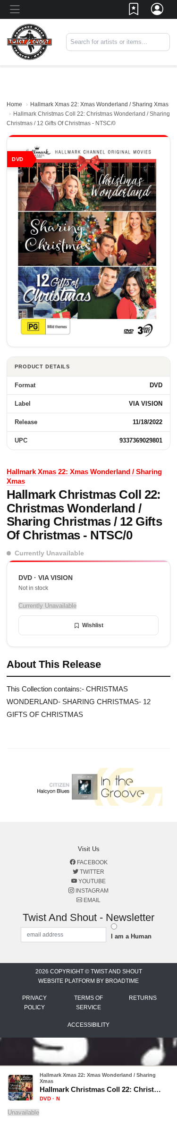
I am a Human (131, 936)
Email (91, 900)
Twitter (91, 872)
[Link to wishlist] (134, 11)
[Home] (29, 41)
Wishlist (92, 625)
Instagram (91, 890)
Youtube (91, 881)
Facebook (92, 862)
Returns (143, 998)
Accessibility (88, 1025)
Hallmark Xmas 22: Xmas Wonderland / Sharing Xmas (99, 104)
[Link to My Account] (157, 11)
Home (14, 104)
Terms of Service (88, 1003)
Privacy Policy (34, 1003)
